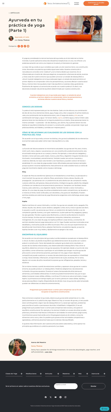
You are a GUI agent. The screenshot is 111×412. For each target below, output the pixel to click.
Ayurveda (18, 37)
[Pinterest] (60, 397)
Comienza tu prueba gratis (96, 3)
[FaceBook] (46, 397)
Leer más (48, 352)
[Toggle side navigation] (3, 3)
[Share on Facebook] (19, 46)
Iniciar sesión (76, 3)
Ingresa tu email (60, 384)
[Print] (28, 46)
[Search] (68, 3)
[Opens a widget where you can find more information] (104, 409)
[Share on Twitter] (22, 46)
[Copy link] (25, 46)
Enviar (93, 386)
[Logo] (55, 3)
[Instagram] (65, 397)
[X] (51, 397)
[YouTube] (55, 397)
